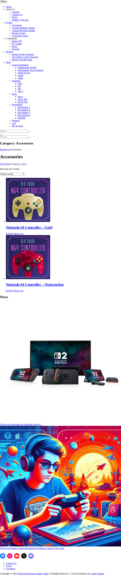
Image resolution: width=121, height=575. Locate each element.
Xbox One (23, 102)
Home (9, 6)
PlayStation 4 (24, 115)
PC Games (17, 44)
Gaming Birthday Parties (23, 28)
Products (16, 120)
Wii (19, 89)
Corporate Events (20, 36)
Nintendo (16, 81)
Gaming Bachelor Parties (23, 30)
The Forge (5, 164)
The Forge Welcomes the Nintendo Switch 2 (20, 424)
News (14, 46)
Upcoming (17, 25)
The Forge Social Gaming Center (33, 573)
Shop (8, 62)
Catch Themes (97, 573)
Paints (20, 75)
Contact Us (17, 14)
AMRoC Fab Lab (20, 20)
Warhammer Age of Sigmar (30, 70)
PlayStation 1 (24, 107)
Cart (14, 123)
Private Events (18, 33)
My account (17, 126)
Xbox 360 (22, 99)
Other (20, 78)
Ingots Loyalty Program (23, 54)
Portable (21, 118)
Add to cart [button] (18, 233)
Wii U (20, 91)
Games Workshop (20, 65)
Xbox (14, 94)
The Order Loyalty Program (25, 57)
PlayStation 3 (24, 112)
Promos (9, 51)
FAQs (14, 17)
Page (8, 149)
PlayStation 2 (24, 110)
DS (19, 86)
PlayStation (17, 104)
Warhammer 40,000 (27, 67)
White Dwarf (24, 73)
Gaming (15, 12)
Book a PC (17, 41)
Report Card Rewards (22, 59)
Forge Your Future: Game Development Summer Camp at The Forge (32, 548)
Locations (10, 568)
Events (9, 22)
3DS (20, 83)
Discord (15, 49)
